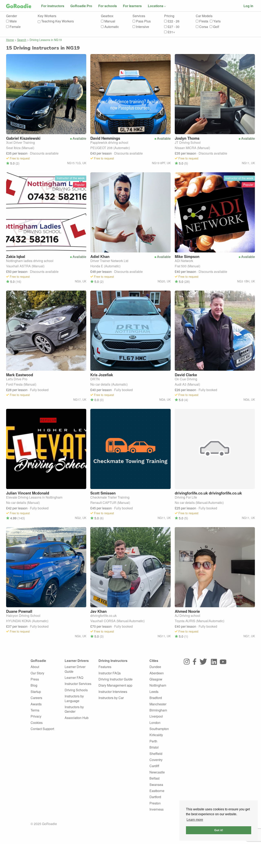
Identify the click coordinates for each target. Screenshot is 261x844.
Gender (11, 16)
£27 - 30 (173, 26)
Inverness (156, 809)
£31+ (171, 32)
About (35, 666)
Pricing (169, 16)
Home (10, 40)
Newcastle (157, 772)
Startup (36, 691)
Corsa (203, 26)
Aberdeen (156, 673)
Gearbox (107, 16)
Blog (34, 685)
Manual (109, 21)
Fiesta (203, 21)
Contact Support (42, 728)
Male (13, 21)
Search (21, 40)
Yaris (216, 21)
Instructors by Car (111, 697)
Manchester (157, 704)
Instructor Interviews (112, 691)
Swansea (156, 784)
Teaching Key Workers (57, 21)
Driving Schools (76, 690)
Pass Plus (143, 21)
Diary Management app (115, 685)
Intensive (142, 26)
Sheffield (155, 753)
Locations (155, 5)
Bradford (155, 697)
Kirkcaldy (156, 734)
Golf (215, 26)
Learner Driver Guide (75, 669)
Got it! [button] (218, 830)
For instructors (52, 5)
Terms (35, 710)
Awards (36, 704)
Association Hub (76, 717)
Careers (36, 697)
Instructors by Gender (74, 709)
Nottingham (157, 685)
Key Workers (47, 16)
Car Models (204, 16)
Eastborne (156, 790)
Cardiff (154, 765)
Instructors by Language (74, 698)
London (154, 722)
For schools (107, 5)
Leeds (153, 691)
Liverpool (156, 716)
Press (35, 679)
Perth (153, 741)
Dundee (155, 666)
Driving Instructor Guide (115, 679)
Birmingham (158, 710)
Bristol (154, 747)
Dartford (155, 796)
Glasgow (155, 679)
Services (139, 16)
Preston (155, 803)
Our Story (37, 673)
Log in (248, 5)
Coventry (156, 759)
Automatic (111, 26)
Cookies (37, 722)
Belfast (154, 778)
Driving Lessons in (46, 40)
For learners (132, 5)
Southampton (159, 728)
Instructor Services (78, 683)
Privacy (36, 716)
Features (104, 666)
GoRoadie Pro (81, 5)
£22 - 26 (173, 21)
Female (15, 26)
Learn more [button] (195, 819)
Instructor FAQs (109, 673)
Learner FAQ (74, 677)
